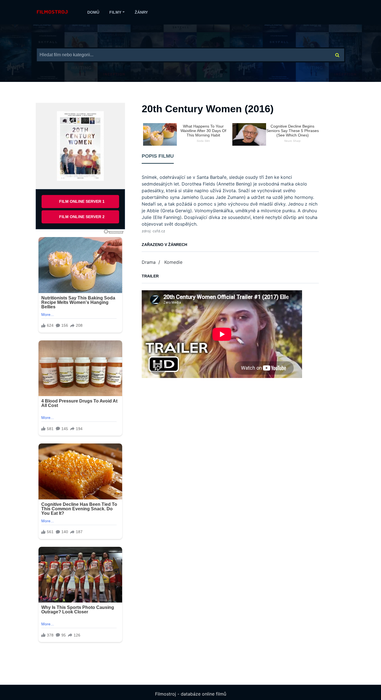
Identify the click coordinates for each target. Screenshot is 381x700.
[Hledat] (337, 54)
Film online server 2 (82, 216)
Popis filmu (158, 156)
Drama (149, 262)
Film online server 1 (82, 201)
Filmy (115, 12)
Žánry (141, 12)
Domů (93, 12)
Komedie (173, 262)
